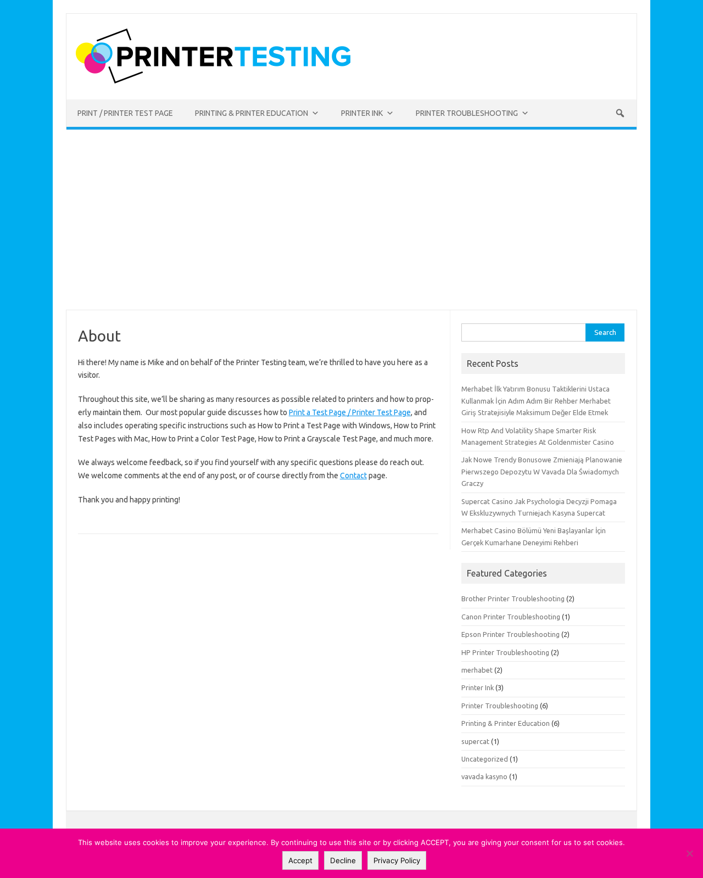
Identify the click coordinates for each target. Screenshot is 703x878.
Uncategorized (484, 759)
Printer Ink (477, 687)
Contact (353, 475)
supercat (475, 741)
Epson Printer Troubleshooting (510, 634)
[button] (620, 113)
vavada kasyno (484, 776)
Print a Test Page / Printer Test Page (350, 412)
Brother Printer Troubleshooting (513, 598)
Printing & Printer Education (505, 723)
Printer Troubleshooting (499, 705)
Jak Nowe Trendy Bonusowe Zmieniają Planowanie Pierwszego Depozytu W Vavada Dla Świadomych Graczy (541, 471)
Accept (300, 860)
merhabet (477, 670)
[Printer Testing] (213, 80)
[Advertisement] (351, 220)
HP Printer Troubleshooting (505, 652)
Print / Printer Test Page (125, 113)
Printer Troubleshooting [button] (467, 113)
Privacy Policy (396, 860)
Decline (343, 860)
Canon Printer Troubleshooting (510, 616)
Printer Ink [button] (362, 113)
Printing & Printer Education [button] (251, 113)
